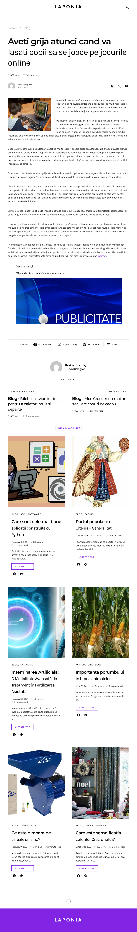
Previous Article (22, 391)
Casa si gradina (95, 825)
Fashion (90, 514)
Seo (23, 514)
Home (12, 28)
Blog (27, 28)
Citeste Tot (22, 566)
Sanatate (27, 664)
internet (102, 255)
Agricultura (84, 664)
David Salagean (24, 84)
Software (34, 514)
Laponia (68, 7)
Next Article (117, 391)
